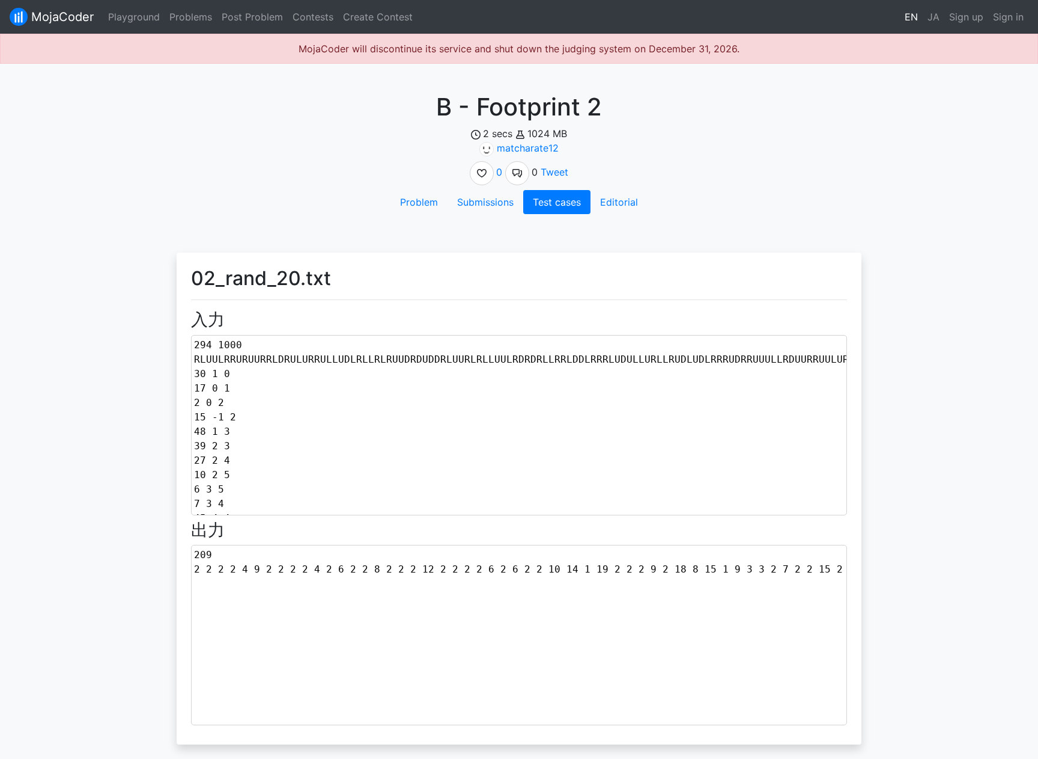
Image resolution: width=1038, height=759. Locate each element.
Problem (419, 202)
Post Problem (252, 17)
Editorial (619, 202)
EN (911, 17)
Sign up (966, 17)
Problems (190, 17)
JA (933, 17)
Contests (313, 17)
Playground (134, 17)
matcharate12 (528, 148)
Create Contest (378, 17)
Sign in (1008, 17)
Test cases (557, 202)
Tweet (554, 172)
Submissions (485, 202)
